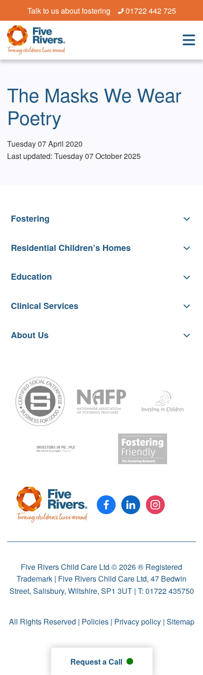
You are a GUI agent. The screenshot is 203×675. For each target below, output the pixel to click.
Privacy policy (137, 621)
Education (31, 276)
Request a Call (97, 661)
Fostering (30, 218)
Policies (95, 621)
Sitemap (181, 621)
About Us (30, 335)
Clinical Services (44, 306)
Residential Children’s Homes (71, 248)
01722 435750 (169, 590)
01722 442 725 (151, 11)
